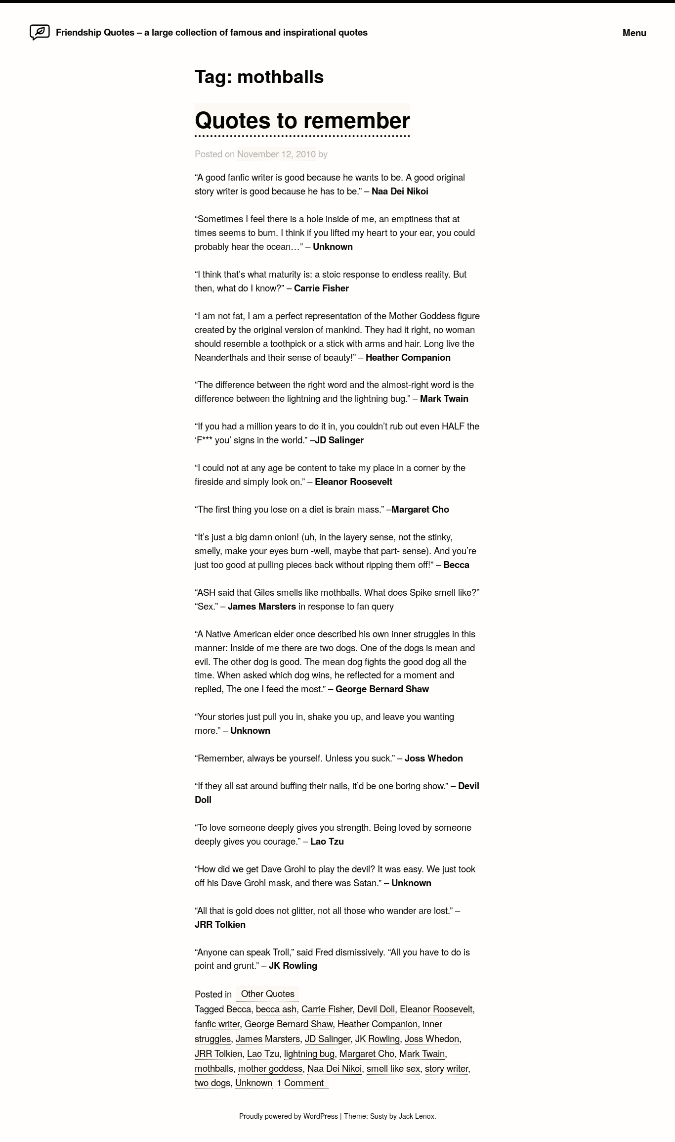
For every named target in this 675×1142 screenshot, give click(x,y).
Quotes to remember (302, 119)
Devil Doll (376, 1008)
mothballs (214, 1067)
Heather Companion (378, 1023)
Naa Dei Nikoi (334, 1067)
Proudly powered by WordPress (289, 1116)
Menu (634, 32)
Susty (378, 1116)
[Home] (40, 39)
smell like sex (393, 1067)
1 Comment (302, 1082)
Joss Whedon (432, 1038)
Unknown (253, 1082)
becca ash (276, 1008)
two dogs (212, 1082)
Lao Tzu (263, 1053)
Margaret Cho (366, 1053)
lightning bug (309, 1053)
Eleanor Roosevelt (436, 1008)
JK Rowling (377, 1038)
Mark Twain (422, 1053)
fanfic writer (217, 1023)
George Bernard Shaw (289, 1023)
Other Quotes (268, 993)
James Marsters (268, 1038)
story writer (446, 1067)
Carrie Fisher (326, 1008)
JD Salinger (327, 1038)
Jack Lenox (416, 1116)
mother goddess (270, 1067)
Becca (238, 1008)
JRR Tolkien (218, 1053)
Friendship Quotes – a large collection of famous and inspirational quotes (212, 32)
